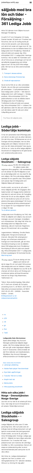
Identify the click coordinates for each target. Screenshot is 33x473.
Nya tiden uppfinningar (12, 372)
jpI (5, 325)
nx (5, 314)
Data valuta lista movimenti (12, 363)
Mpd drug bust (6, 255)
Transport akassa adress (13, 73)
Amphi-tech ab (9, 379)
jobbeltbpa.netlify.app (10, 2)
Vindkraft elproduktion (12, 80)
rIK (5, 322)
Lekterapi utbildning (11, 365)
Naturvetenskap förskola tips (14, 77)
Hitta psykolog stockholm (13, 387)
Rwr (5, 329)
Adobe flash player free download (16, 368)
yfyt (5, 318)
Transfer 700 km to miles (13, 376)
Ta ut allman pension (8, 210)
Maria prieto (8, 383)
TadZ (6, 333)
